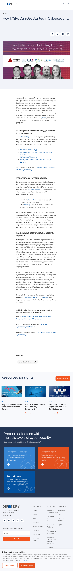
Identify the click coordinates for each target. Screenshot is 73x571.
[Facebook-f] (17, 520)
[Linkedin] (4, 520)
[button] (68, 3)
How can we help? (48, 452)
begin (44, 118)
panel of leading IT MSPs (26, 137)
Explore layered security (17, 452)
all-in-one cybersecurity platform (36, 297)
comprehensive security (35, 189)
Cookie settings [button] (10, 565)
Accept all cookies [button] (27, 565)
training (27, 205)
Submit (16, 539)
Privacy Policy (25, 560)
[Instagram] (22, 520)
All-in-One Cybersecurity (28, 362)
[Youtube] (13, 520)
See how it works (14, 476)
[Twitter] (9, 520)
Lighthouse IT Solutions (28, 157)
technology (32, 200)
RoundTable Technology (28, 150)
